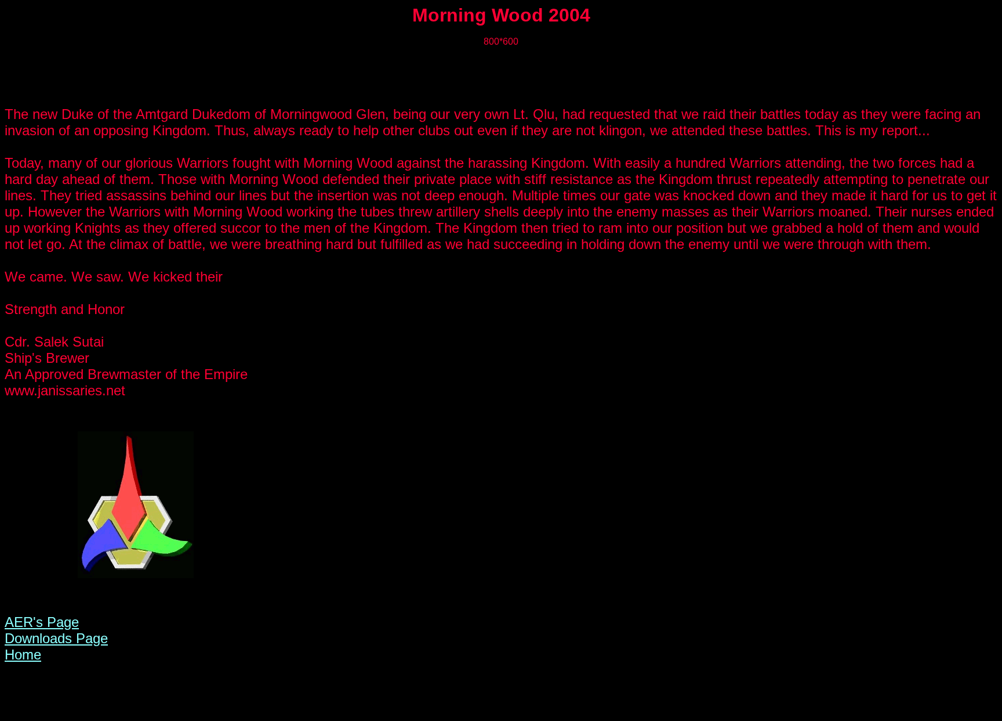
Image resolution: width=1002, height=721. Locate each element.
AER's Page (42, 622)
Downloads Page (56, 638)
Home (23, 654)
